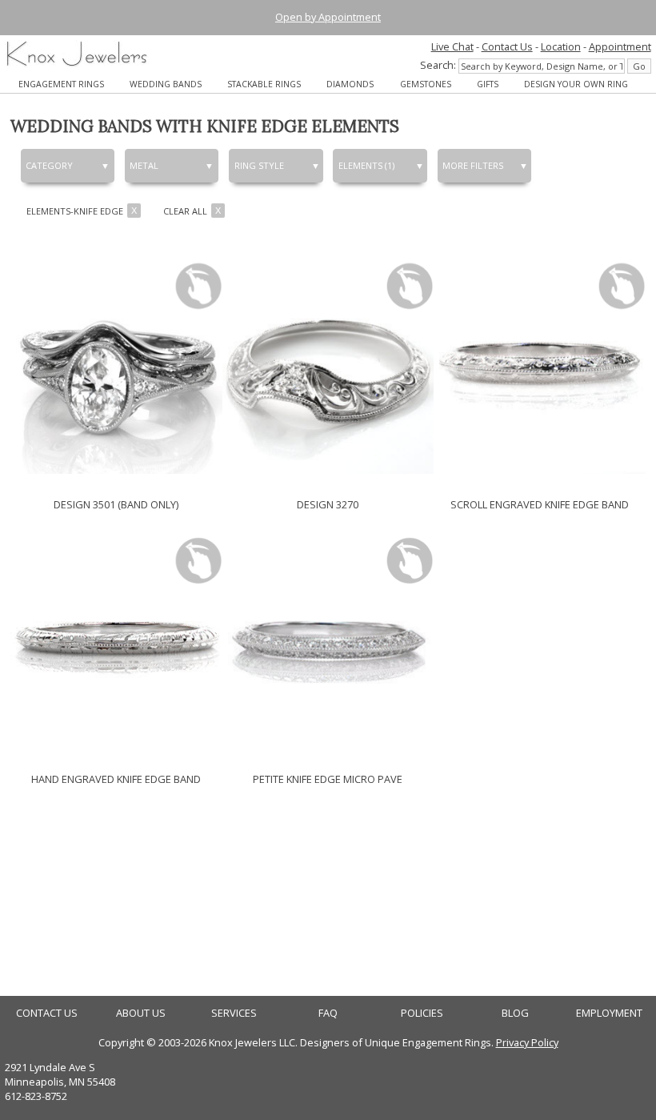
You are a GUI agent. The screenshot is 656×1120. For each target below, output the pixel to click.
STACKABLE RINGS (264, 84)
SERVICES (234, 1013)
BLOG (515, 1013)
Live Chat (452, 46)
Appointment (620, 46)
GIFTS (487, 84)
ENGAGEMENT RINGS (61, 84)
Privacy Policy (527, 1042)
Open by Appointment (328, 17)
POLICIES (422, 1013)
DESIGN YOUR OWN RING (576, 84)
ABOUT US (141, 1013)
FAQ (328, 1013)
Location (561, 46)
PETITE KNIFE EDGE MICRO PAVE (327, 779)
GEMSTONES (425, 84)
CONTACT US (47, 1013)
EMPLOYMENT (609, 1013)
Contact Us (507, 46)
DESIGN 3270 (327, 504)
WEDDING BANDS (166, 84)
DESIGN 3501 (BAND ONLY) (116, 504)
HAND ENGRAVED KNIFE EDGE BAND (116, 779)
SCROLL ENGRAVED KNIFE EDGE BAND (539, 504)
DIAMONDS (350, 84)
